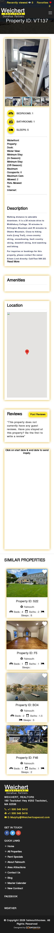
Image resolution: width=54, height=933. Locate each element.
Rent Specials (15, 857)
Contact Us (13, 873)
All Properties (14, 852)
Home (10, 846)
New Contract (15, 888)
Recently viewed (20, 3)
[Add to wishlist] (45, 572)
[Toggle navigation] (50, 12)
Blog (9, 878)
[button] (46, 41)
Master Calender (16, 883)
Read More (13, 262)
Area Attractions (16, 867)
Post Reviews (38, 414)
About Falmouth (16, 862)
